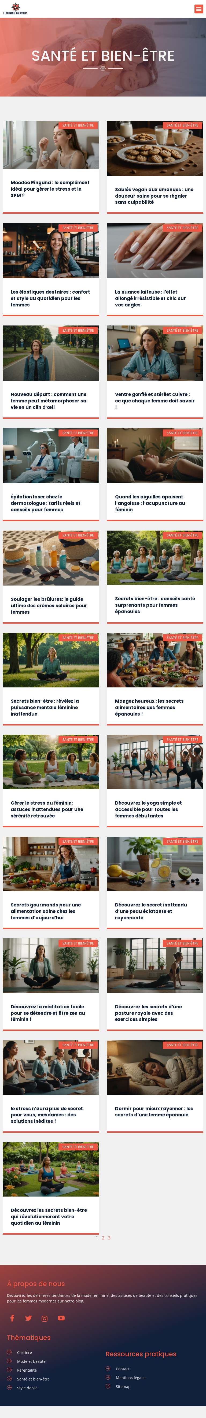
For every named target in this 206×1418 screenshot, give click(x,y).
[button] (198, 9)
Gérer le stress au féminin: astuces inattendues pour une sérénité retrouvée (47, 809)
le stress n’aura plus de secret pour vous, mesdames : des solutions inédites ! (47, 1115)
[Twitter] (31, 1321)
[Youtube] (63, 1321)
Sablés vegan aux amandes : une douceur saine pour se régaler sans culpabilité (154, 196)
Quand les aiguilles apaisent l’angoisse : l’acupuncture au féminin (150, 503)
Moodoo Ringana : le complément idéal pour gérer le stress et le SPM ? (50, 189)
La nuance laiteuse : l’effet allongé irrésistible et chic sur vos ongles (150, 298)
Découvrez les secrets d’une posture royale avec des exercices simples (148, 1013)
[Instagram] (47, 1321)
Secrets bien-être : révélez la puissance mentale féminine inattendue (45, 707)
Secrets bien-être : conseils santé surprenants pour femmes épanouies (155, 605)
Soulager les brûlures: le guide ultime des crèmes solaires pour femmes (49, 605)
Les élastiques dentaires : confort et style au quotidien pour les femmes (50, 298)
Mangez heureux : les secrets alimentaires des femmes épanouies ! (149, 707)
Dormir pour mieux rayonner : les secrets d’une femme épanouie (154, 1111)
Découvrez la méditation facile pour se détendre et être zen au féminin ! (48, 1013)
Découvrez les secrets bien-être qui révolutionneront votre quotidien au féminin (49, 1216)
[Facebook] (14, 1321)
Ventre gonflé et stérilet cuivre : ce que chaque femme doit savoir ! (155, 400)
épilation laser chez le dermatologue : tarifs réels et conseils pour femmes (45, 503)
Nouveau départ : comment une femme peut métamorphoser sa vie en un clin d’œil (48, 400)
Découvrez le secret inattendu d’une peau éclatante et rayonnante (151, 911)
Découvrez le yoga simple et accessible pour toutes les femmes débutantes (148, 809)
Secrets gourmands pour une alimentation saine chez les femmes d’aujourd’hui (46, 911)
